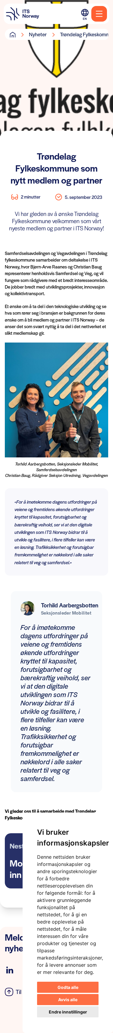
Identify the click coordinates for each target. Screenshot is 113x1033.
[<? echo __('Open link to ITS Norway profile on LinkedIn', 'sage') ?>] (9, 970)
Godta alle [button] (68, 987)
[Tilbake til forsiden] (22, 13)
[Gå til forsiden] (13, 34)
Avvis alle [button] (67, 999)
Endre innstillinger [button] (68, 1011)
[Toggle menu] (99, 14)
